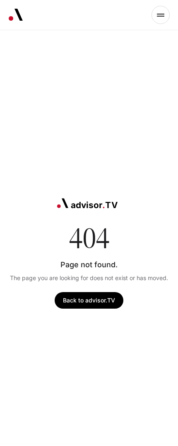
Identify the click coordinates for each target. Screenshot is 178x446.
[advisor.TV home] (15, 15)
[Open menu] (161, 15)
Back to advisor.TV (89, 300)
